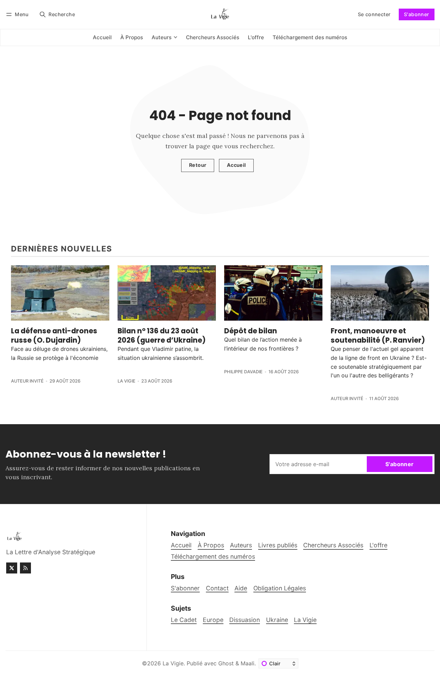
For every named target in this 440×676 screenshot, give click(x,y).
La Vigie (126, 381)
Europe (213, 619)
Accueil (236, 165)
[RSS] (25, 567)
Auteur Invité (27, 381)
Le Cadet (184, 619)
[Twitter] (11, 567)
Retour (197, 165)
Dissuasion (244, 619)
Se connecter (374, 14)
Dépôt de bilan (250, 331)
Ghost (226, 663)
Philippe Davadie (243, 371)
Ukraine (277, 619)
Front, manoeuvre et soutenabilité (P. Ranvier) (378, 335)
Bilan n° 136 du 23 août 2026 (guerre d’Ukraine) (162, 335)
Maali (247, 663)
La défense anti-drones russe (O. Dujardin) (54, 335)
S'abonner (416, 14)
